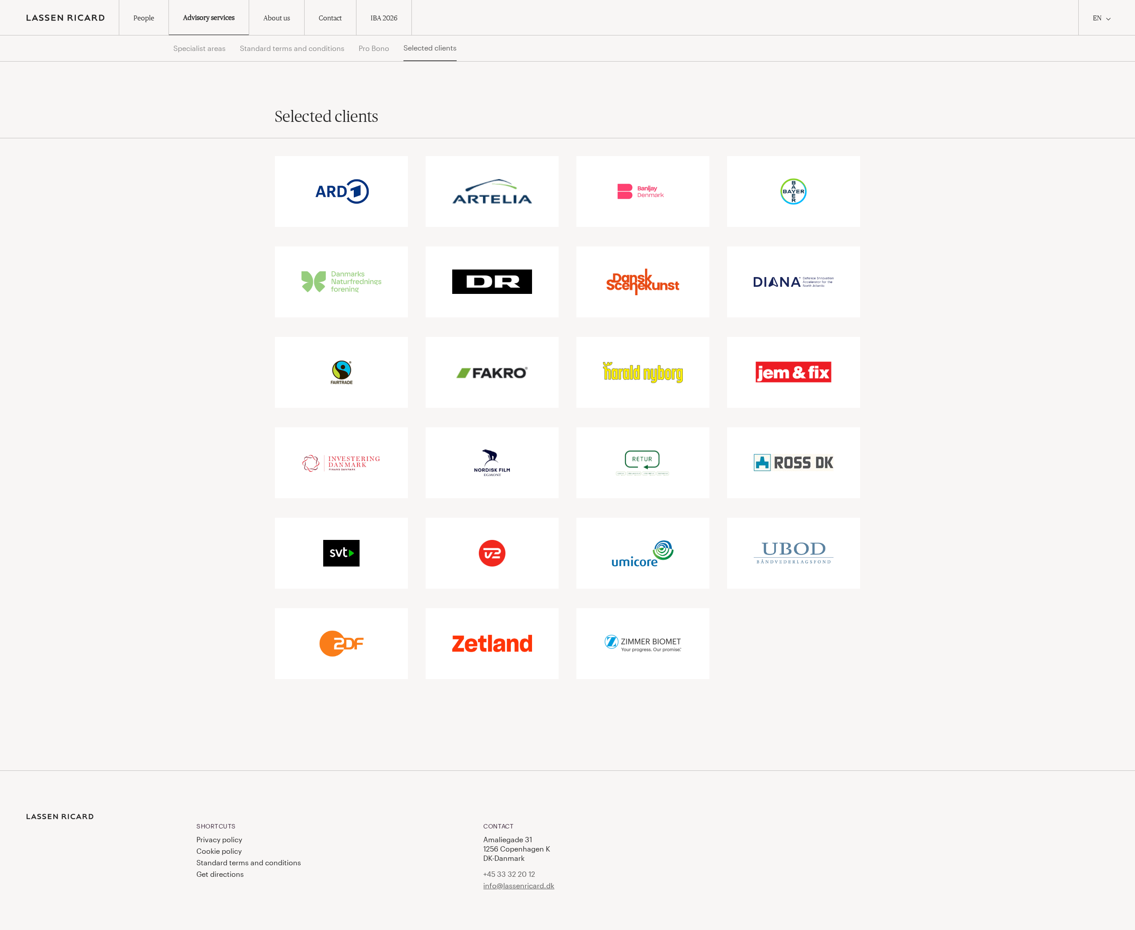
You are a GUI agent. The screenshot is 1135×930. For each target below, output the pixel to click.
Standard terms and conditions (292, 48)
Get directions (220, 874)
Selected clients (430, 47)
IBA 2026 (384, 18)
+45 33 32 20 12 (509, 874)
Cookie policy (219, 851)
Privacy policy (219, 839)
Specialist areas (199, 48)
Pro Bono (374, 48)
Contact (330, 18)
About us (276, 18)
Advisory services (209, 17)
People (143, 18)
